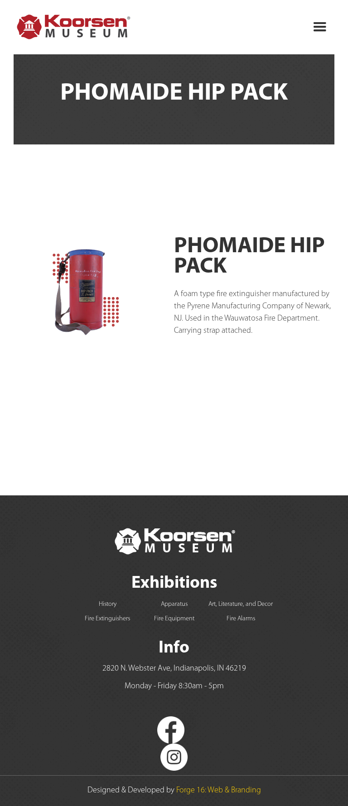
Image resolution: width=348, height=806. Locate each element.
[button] (319, 27)
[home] (73, 27)
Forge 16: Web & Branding (218, 791)
